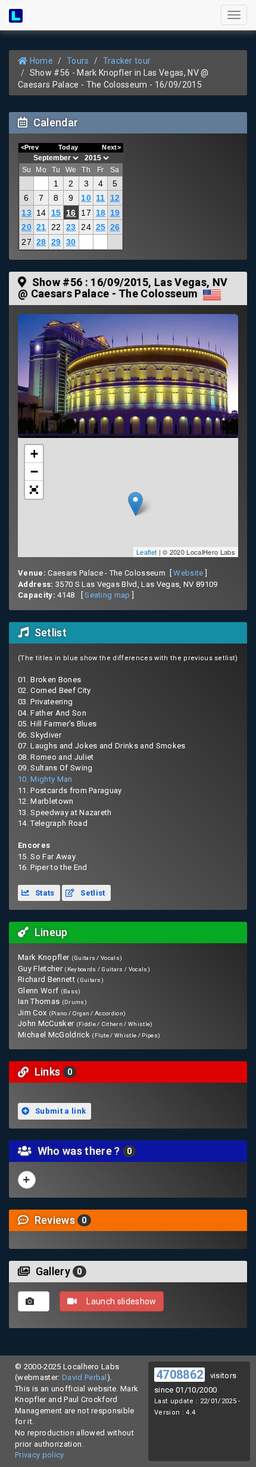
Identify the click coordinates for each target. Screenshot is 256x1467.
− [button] (34, 471)
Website (188, 572)
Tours (78, 61)
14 (41, 212)
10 (86, 198)
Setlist (92, 892)
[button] (34, 490)
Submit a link (59, 1111)
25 (101, 227)
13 (26, 212)
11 (100, 198)
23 (71, 227)
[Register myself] (27, 1180)
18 (101, 212)
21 (41, 227)
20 (26, 227)
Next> (111, 147)
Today (68, 147)
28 (41, 242)
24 (86, 227)
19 (115, 212)
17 (86, 212)
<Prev (30, 147)
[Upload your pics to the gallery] (33, 1301)
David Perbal (84, 1377)
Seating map (107, 594)
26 (115, 227)
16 (71, 212)
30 (71, 242)
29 (56, 242)
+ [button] (34, 453)
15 (56, 212)
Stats (44, 892)
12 (115, 198)
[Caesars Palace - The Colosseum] (128, 376)
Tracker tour (127, 61)
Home (40, 61)
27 (26, 242)
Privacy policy (39, 1454)
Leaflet (146, 552)
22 (56, 227)
